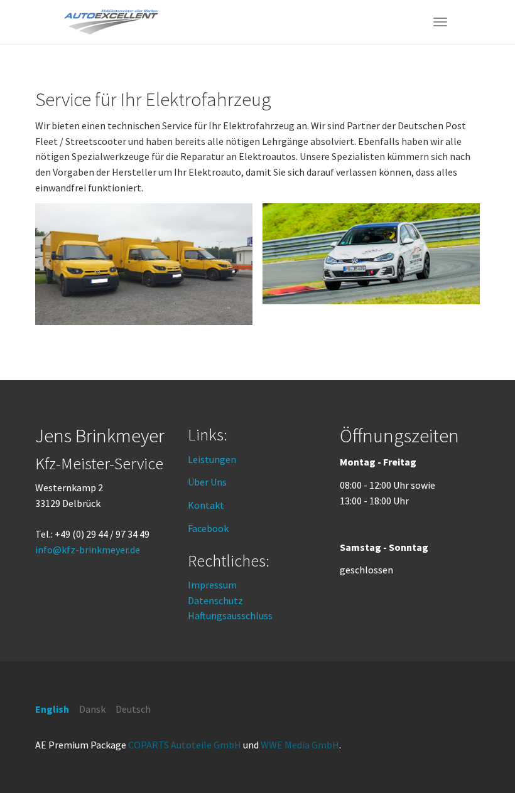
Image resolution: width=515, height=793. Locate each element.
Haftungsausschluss (230, 615)
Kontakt (206, 505)
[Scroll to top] (487, 765)
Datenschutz (215, 600)
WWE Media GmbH (300, 744)
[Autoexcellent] (111, 22)
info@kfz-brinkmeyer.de (87, 549)
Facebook (208, 528)
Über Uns (207, 482)
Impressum (212, 584)
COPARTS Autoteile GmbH (184, 744)
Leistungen (212, 459)
